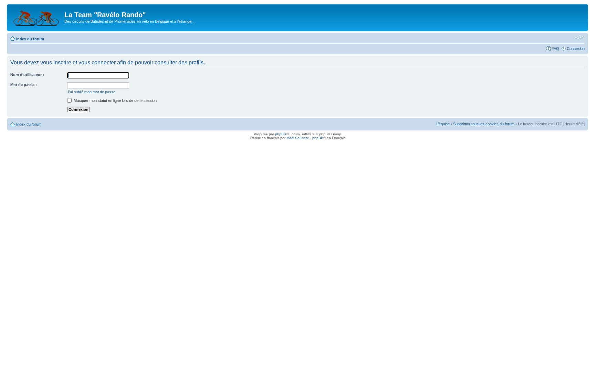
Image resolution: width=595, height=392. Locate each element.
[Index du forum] (36, 17)
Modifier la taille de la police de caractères (580, 37)
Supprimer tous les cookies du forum (483, 124)
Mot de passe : (23, 85)
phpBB (280, 134)
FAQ (555, 48)
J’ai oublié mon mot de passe (91, 92)
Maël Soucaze (297, 138)
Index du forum (30, 39)
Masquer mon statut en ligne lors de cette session (115, 100)
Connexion (576, 48)
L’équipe (443, 124)
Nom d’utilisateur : (27, 75)
